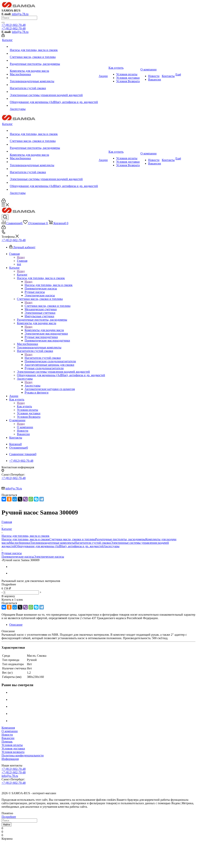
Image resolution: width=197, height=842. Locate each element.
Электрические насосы (49, 556)
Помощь (7, 741)
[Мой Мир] (14, 499)
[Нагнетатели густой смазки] (54, 84)
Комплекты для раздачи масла (44, 330)
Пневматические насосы (18, 556)
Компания (8, 727)
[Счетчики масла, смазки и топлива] (54, 53)
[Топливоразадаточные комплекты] (54, 78)
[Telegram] (41, 499)
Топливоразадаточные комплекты (52, 542)
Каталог (22, 274)
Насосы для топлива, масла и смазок (49, 285)
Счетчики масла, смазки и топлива (47, 305)
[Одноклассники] (9, 499)
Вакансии (8, 738)
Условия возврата (13, 752)
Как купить (24, 406)
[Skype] (36, 499)
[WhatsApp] (30, 499)
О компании (25, 427)
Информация (10, 759)
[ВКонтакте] (4, 499)
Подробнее (9, 816)
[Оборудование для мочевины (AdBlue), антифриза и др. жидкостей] (54, 98)
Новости (7, 734)
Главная (22, 260)
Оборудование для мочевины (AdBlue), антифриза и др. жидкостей (60, 546)
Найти (6, 824)
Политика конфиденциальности (23, 755)
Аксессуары (32, 385)
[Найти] (3, 22)
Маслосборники (19, 542)
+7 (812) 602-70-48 (14, 25)
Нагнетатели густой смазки (43, 357)
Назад (21, 257)
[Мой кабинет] (3, 36)
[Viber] (25, 499)
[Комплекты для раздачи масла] (54, 67)
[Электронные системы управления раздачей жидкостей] (54, 91)
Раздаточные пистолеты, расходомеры (120, 539)
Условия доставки (13, 748)
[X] (20, 499)
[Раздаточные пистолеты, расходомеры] (54, 60)
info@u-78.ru (20, 14)
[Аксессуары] (54, 105)
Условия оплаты (12, 745)
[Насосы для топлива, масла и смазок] (54, 46)
